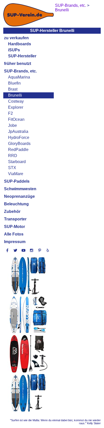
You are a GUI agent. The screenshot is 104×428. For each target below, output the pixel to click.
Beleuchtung (16, 204)
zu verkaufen (16, 38)
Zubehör (12, 211)
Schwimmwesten (20, 189)
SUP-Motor (14, 226)
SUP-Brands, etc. (20, 71)
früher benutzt (17, 63)
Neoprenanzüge (19, 196)
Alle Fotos (13, 234)
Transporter (15, 219)
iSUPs (14, 50)
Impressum (14, 242)
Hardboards (19, 44)
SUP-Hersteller (22, 56)
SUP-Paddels (17, 181)
